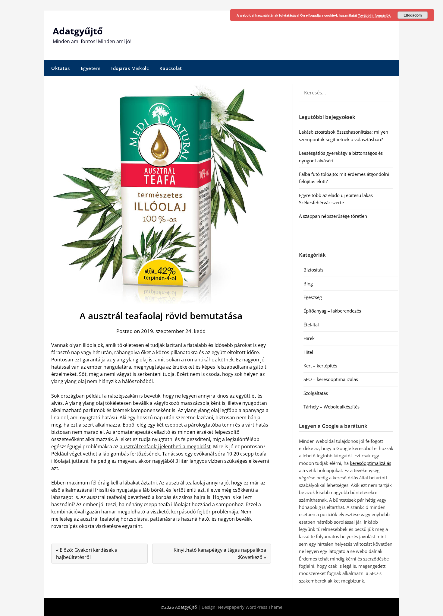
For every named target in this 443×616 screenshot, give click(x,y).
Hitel (308, 352)
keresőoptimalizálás (370, 463)
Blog (308, 284)
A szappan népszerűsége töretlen (333, 216)
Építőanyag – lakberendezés (332, 311)
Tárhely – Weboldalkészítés (331, 407)
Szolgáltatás (315, 393)
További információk (374, 15)
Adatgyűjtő (78, 31)
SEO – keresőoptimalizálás (330, 379)
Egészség (312, 297)
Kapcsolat (170, 68)
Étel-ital (311, 325)
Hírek (309, 338)
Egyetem (91, 68)
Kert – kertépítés (320, 366)
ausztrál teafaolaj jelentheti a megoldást (165, 446)
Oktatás (60, 68)
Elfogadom (413, 15)
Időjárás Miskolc (130, 68)
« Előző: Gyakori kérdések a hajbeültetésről (87, 553)
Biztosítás (313, 270)
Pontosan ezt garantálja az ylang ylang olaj (99, 359)
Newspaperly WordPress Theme (250, 607)
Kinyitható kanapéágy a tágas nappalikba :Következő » (220, 553)
